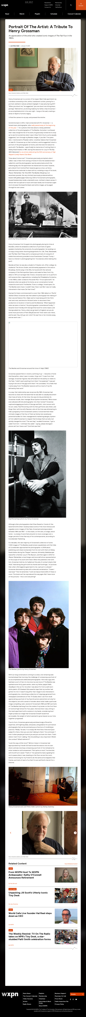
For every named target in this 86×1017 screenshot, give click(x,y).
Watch (21, 14)
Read (7, 14)
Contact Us (48, 7)
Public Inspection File (61, 1001)
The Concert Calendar (30, 996)
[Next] (75, 832)
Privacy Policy (59, 1004)
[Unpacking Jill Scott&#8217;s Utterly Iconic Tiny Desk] (66, 895)
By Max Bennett (13, 883)
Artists (25, 1001)
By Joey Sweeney (13, 904)
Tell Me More (58, 7)
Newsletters (48, 2)
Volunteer (57, 5)
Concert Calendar (74, 14)
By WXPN (11, 924)
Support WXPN (49, 5)
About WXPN (43, 1006)
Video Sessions (28, 999)
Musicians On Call (60, 996)
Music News (27, 993)
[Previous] (10, 832)
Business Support (60, 993)
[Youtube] (76, 999)
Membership (58, 2)
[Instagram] (73, 999)
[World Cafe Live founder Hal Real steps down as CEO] (66, 916)
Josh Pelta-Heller (14, 46)
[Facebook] (70, 999)
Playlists (41, 993)
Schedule (53, 14)
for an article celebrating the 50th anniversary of (36, 152)
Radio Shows (27, 1004)
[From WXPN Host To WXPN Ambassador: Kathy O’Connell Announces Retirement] (66, 875)
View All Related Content (71, 863)
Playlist (37, 14)
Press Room (58, 999)
